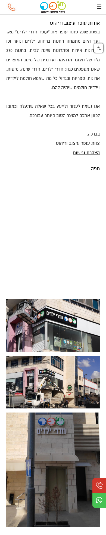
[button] (98, 48)
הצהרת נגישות (86, 153)
